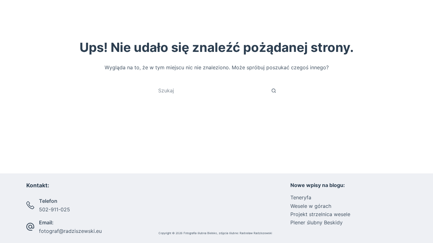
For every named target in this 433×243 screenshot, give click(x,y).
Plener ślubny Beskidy (316, 222)
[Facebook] (12, 19)
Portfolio (276, 19)
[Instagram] (21, 19)
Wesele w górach (310, 206)
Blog (362, 19)
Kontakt (394, 19)
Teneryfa (300, 197)
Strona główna (222, 19)
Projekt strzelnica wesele (320, 214)
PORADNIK (324, 19)
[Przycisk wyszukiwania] (274, 90)
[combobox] (210, 90)
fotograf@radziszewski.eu (70, 231)
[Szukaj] (421, 19)
